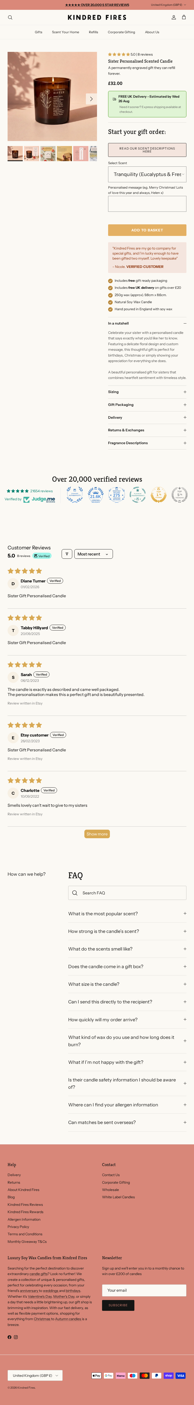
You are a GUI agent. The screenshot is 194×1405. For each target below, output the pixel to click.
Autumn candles (68, 1319)
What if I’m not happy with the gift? (105, 1062)
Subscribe (118, 1305)
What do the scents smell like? (100, 949)
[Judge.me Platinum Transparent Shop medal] (138, 495)
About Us (152, 32)
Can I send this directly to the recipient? (110, 1002)
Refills (93, 32)
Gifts (38, 32)
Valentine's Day (40, 1296)
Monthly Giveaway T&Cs (27, 1241)
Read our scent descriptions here (147, 150)
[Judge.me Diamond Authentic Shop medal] (75, 495)
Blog (11, 1197)
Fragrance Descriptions (128, 443)
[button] (119, 54)
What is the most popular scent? (103, 914)
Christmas (42, 1319)
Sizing (113, 392)
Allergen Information (24, 1219)
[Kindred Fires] (97, 17)
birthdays (73, 1290)
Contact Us (111, 1175)
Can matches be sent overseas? (102, 1122)
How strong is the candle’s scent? (103, 931)
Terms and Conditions (25, 1234)
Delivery (115, 417)
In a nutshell (118, 323)
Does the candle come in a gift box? (105, 966)
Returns (14, 1182)
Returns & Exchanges (126, 430)
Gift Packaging (121, 404)
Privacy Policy (18, 1226)
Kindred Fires (26, 1387)
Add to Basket (147, 230)
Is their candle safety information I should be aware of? (122, 1083)
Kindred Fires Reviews (25, 1204)
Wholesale (110, 1189)
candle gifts (38, 1274)
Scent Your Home (65, 32)
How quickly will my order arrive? (102, 1020)
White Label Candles (118, 1197)
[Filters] (67, 554)
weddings (51, 1290)
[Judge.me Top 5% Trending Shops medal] (180, 495)
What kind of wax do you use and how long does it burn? (121, 1040)
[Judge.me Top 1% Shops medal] (159, 495)
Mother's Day (63, 1296)
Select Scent (117, 163)
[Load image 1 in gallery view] (52, 96)
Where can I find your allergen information (113, 1105)
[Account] (172, 17)
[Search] (10, 17)
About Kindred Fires (23, 1189)
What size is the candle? (93, 984)
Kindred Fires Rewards (25, 1212)
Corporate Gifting (121, 32)
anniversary (29, 1290)
